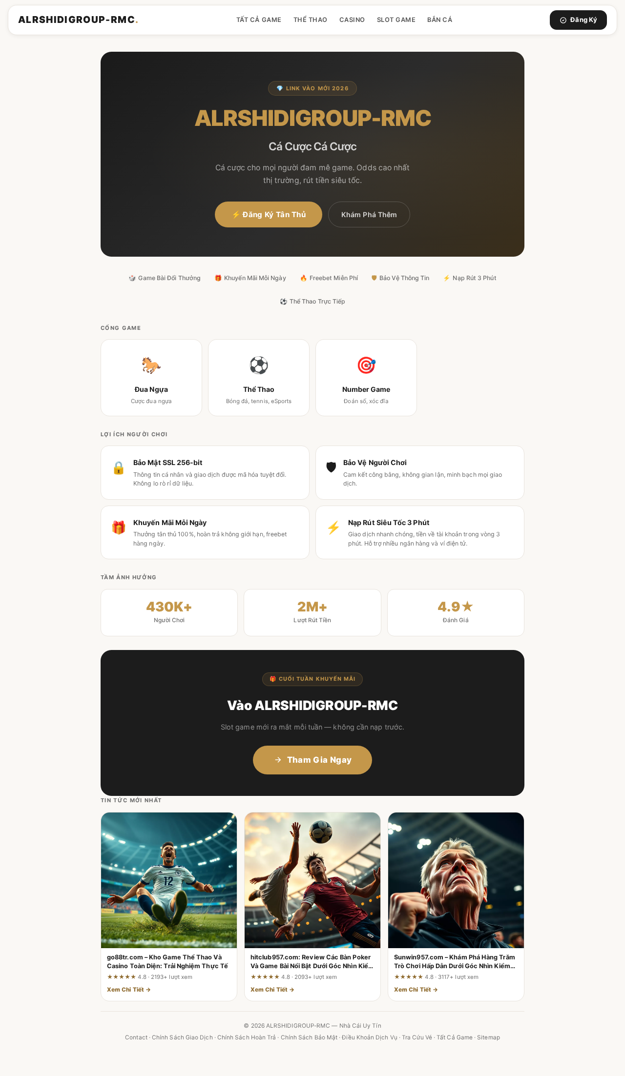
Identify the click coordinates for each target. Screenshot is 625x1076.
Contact (136, 1037)
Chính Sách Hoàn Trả (246, 1037)
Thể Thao (310, 19)
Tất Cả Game (259, 19)
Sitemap (488, 1037)
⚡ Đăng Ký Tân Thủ (268, 214)
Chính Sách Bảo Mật (309, 1037)
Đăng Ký (583, 19)
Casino (352, 19)
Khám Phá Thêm (369, 214)
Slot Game (396, 19)
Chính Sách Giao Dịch (182, 1037)
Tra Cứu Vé (417, 1037)
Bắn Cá (439, 19)
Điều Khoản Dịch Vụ (369, 1037)
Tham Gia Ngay (319, 760)
